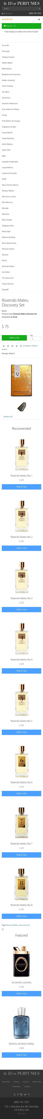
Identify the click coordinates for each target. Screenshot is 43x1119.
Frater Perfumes (8, 138)
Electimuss (6, 98)
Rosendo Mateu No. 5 (21, 721)
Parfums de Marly (8, 237)
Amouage (6, 51)
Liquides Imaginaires (10, 162)
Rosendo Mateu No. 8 (21, 905)
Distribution (17, 1086)
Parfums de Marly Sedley (21, 1043)
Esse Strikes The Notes (10, 109)
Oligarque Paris (8, 226)
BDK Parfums (7, 69)
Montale (5, 208)
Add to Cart (14, 338)
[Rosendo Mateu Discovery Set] (21, 380)
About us (26, 1082)
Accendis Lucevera (21, 982)
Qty (31, 335)
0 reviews (27, 346)
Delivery (16, 1082)
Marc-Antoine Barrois (10, 185)
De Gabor (5, 92)
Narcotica (5, 214)
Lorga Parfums (7, 168)
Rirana (4, 261)
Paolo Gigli (6, 231)
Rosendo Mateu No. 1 (21, 475)
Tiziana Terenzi (7, 284)
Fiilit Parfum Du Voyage (11, 121)
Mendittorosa (7, 202)
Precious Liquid (8, 249)
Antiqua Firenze (8, 57)
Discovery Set (24, 925)
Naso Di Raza (7, 220)
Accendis (5, 45)
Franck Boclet (7, 133)
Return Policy (37, 1082)
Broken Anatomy (8, 80)
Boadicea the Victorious (11, 74)
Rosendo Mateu (8, 266)
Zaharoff (5, 290)
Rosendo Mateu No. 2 (21, 537)
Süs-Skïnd (6, 272)
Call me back (21, 1113)
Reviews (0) (8, 417)
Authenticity (6, 1082)
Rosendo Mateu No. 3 (21, 598)
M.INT (4, 179)
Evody (4, 115)
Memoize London (9, 197)
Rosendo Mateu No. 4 (21, 659)
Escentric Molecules (10, 104)
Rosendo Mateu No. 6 (21, 782)
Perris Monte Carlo (9, 243)
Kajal (3, 156)
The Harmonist (7, 278)
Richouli (5, 255)
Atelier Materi (7, 63)
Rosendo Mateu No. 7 (21, 843)
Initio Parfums (7, 144)
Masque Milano (8, 191)
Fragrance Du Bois (9, 127)
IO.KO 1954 (6, 150)
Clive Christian (7, 86)
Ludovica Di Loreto (9, 173)
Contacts (27, 1086)
